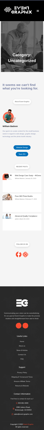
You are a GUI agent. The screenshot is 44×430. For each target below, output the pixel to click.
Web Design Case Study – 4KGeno (28, 175)
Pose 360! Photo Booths (24, 196)
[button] (38, 11)
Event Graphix (28, 424)
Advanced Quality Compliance (26, 216)
